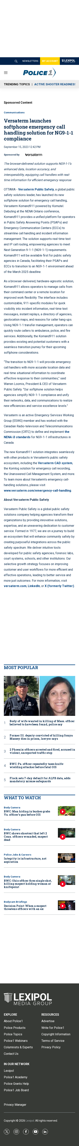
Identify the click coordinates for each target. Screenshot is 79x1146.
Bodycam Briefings (15, 901)
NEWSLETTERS (30, 61)
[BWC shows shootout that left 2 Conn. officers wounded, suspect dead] (66, 833)
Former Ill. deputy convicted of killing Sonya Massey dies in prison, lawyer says (41, 737)
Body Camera (12, 807)
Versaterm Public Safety (36, 189)
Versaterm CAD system (55, 463)
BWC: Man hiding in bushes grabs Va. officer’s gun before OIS (27, 813)
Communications (14, 112)
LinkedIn (34, 586)
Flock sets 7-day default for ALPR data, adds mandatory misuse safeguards (40, 780)
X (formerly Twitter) (59, 586)
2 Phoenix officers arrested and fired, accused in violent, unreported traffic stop (42, 751)
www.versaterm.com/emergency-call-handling (37, 490)
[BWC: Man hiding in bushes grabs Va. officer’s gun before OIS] (66, 811)
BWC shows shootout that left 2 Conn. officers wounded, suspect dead (26, 836)
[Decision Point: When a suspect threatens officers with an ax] (66, 905)
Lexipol (30, 1120)
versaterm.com (15, 586)
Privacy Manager (15, 1104)
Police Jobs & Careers (17, 854)
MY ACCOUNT (50, 61)
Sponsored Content (18, 102)
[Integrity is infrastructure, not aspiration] (66, 858)
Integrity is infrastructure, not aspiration (25, 860)
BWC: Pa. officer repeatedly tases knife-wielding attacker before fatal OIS (37, 765)
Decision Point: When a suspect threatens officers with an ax (25, 907)
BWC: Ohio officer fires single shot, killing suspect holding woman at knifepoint (28, 884)
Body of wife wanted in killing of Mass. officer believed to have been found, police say (42, 723)
